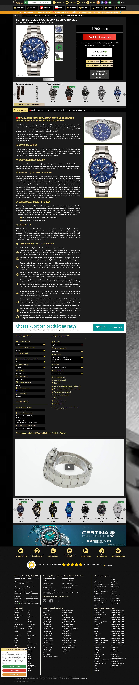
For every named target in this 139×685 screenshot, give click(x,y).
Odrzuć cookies (14, 670)
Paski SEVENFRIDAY (99, 654)
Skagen (29, 649)
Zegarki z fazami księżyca (69, 621)
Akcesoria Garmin (98, 610)
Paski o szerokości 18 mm (117, 630)
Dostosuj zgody (14, 674)
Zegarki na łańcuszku (48, 646)
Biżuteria (96, 616)
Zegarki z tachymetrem (68, 624)
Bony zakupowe (98, 617)
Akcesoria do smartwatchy (101, 614)
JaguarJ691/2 (37, 518)
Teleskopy (96, 667)
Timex (29, 660)
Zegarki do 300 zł (66, 635)
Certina (16, 640)
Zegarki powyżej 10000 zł (69, 647)
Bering (16, 630)
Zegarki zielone (47, 624)
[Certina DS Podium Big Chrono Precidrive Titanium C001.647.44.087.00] (53, 93)
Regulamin (113, 593)
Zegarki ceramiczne (48, 628)
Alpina (16, 614)
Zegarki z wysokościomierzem (70, 630)
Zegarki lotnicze (47, 642)
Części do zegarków (99, 581)
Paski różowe (114, 661)
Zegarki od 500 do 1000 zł (69, 640)
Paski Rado (97, 653)
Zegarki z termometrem (68, 626)
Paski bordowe (115, 651)
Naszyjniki (96, 630)
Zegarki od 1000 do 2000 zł (69, 642)
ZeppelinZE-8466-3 (20, 518)
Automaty (45, 612)
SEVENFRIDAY (31, 647)
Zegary (64, 649)
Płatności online (115, 588)
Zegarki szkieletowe (67, 610)
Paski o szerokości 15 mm (117, 624)
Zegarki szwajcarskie (67, 612)
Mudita (29, 630)
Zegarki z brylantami (67, 617)
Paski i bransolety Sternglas (101, 660)
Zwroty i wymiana (115, 600)
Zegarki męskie (47, 619)
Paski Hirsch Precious (99, 642)
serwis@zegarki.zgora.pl (32, 594)
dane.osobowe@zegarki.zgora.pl (79, 678)
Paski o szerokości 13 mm (117, 621)
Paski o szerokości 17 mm (117, 628)
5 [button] (114, 544)
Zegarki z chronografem (68, 619)
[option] (69, 536)
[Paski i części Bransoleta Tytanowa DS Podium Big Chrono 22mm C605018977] (37, 93)
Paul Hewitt (30, 637)
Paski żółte (114, 667)
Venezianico (30, 665)
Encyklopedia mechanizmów (101, 584)
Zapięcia (96, 668)
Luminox (29, 621)
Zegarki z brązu (47, 626)
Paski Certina (97, 633)
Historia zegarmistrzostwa (101, 591)
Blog (95, 579)
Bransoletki (97, 619)
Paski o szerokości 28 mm (117, 644)
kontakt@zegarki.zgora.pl (33, 579)
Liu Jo (28, 614)
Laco (28, 612)
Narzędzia (96, 628)
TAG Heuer (30, 656)
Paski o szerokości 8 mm (117, 612)
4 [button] (113, 544)
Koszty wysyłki (97, 595)
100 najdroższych (47, 610)
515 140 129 (22, 584)
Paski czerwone (115, 656)
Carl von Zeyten (18, 637)
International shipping (99, 593)
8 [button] (120, 544)
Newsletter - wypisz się (100, 600)
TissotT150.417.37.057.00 (53, 518)
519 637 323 (22, 594)
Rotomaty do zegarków (100, 663)
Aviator (16, 619)
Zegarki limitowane (48, 640)
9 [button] (122, 544)
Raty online (114, 591)
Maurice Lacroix (31, 624)
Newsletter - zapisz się (100, 598)
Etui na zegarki (98, 623)
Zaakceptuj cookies (14, 666)
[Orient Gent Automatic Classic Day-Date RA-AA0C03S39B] (118, 509)
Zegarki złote (65, 631)
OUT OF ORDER (31, 635)
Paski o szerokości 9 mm (117, 614)
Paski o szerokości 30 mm (117, 646)
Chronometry (46, 614)
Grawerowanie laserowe (100, 590)
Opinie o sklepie (115, 586)
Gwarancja (96, 588)
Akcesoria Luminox (99, 612)
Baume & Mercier (19, 628)
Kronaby (29, 610)
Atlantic (16, 617)
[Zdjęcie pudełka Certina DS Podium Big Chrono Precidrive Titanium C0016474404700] (59, 56)
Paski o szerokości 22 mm (117, 637)
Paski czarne (114, 654)
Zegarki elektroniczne (48, 633)
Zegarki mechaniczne (48, 644)
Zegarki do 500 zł (66, 638)
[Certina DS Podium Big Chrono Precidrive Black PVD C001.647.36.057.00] (69, 93)
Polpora (29, 638)
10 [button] (124, 544)
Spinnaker (30, 651)
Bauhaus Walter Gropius (18, 625)
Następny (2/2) (48, 79)
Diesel (16, 647)
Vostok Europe (31, 667)
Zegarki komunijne (116, 602)
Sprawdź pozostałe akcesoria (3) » (29, 104)
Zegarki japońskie (47, 635)
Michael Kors (30, 626)
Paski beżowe (114, 647)
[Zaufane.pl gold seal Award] (31, 565)
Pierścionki (97, 661)
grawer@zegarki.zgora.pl (32, 598)
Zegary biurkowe (66, 653)
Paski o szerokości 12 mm (117, 619)
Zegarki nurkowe (47, 649)
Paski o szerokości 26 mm (117, 642)
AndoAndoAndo (18, 616)
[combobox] (39, 2)
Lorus (28, 617)
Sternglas (30, 653)
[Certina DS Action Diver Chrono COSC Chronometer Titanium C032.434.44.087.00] (102, 93)
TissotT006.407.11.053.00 (85, 518)
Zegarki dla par (47, 621)
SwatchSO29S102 (69, 518)
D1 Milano (17, 646)
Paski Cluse (97, 635)
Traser (29, 663)
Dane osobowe (98, 583)
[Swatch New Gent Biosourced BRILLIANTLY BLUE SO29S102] (69, 509)
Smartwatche (46, 616)
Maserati (29, 623)
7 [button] (118, 544)
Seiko (28, 646)
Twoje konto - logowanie (100, 602)
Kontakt (113, 579)
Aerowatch (17, 612)
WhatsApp (23, 603)
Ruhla (28, 642)
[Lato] (69, 536)
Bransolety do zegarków (100, 621)
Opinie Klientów (76, 110)
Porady (113, 590)
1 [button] (107, 544)
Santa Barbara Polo (32, 644)
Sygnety (96, 665)
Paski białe (114, 649)
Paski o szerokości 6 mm (117, 610)
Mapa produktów (98, 597)
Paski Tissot (97, 656)
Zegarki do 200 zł (66, 633)
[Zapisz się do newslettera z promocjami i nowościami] (98, 2)
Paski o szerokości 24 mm (117, 640)
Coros (15, 644)
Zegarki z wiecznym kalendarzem (71, 628)
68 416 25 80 (48, 587)
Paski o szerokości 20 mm (117, 633)
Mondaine (30, 628)
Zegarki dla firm (115, 598)
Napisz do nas (114, 583)
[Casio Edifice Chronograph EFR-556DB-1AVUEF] (101, 509)
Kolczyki (96, 624)
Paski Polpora (97, 651)
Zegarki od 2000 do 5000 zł (69, 644)
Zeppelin (29, 670)
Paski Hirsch (97, 637)
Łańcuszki (96, 626)
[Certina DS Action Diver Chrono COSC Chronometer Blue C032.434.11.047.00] (118, 93)
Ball (15, 621)
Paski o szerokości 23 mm (117, 638)
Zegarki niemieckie (48, 647)
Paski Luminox (97, 646)
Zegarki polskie (47, 651)
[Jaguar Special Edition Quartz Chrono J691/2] (37, 509)
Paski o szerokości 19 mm (117, 631)
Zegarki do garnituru (48, 630)
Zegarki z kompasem (67, 623)
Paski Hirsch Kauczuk (99, 638)
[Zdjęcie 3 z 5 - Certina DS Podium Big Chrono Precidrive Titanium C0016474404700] (59, 38)
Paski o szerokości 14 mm (117, 623)
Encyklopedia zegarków (100, 586)
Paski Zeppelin (97, 658)
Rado (28, 640)
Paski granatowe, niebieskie (118, 658)
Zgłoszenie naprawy (99, 604)
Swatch (29, 654)
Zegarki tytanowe (66, 616)
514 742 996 (22, 589)
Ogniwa (96, 631)
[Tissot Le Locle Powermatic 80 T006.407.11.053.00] (85, 509)
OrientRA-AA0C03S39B (118, 518)
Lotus (28, 619)
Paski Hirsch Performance (101, 640)
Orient (29, 631)
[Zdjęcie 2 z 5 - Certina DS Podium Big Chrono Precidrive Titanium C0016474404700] (59, 29)
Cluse (15, 642)
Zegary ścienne (66, 651)
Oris (28, 633)
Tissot (29, 661)
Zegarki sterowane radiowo (50, 656)
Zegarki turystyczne (67, 614)
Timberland (30, 658)
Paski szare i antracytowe (118, 663)
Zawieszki (96, 670)
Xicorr (29, 668)
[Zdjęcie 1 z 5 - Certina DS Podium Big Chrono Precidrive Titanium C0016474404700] (35, 51)
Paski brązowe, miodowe (117, 653)
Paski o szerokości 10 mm (117, 616)
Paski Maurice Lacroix (99, 647)
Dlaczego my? (114, 581)
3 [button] (111, 544)
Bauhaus (16, 623)
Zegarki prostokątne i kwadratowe (48, 654)
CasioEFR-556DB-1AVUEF (101, 518)
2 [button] (109, 544)
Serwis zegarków (115, 595)
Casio (15, 638)
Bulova (16, 633)
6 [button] (116, 544)
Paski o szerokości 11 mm (117, 617)
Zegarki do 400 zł (66, 637)
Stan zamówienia (115, 597)
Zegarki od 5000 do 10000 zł (69, 646)
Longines (29, 616)
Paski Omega (97, 649)
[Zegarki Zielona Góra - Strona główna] (18, 2)
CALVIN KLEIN (18, 635)
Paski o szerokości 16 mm (117, 626)
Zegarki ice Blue (47, 623)
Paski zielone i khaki (116, 665)
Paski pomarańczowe (116, 660)
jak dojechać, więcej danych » (50, 590)
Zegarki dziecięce (47, 631)
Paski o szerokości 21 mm (117, 635)
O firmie (113, 584)
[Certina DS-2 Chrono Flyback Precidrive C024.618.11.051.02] (85, 93)
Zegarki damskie (47, 617)
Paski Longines (98, 644)
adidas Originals (18, 610)
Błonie (16, 631)
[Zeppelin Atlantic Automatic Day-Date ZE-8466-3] (21, 509)
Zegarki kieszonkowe (48, 637)
